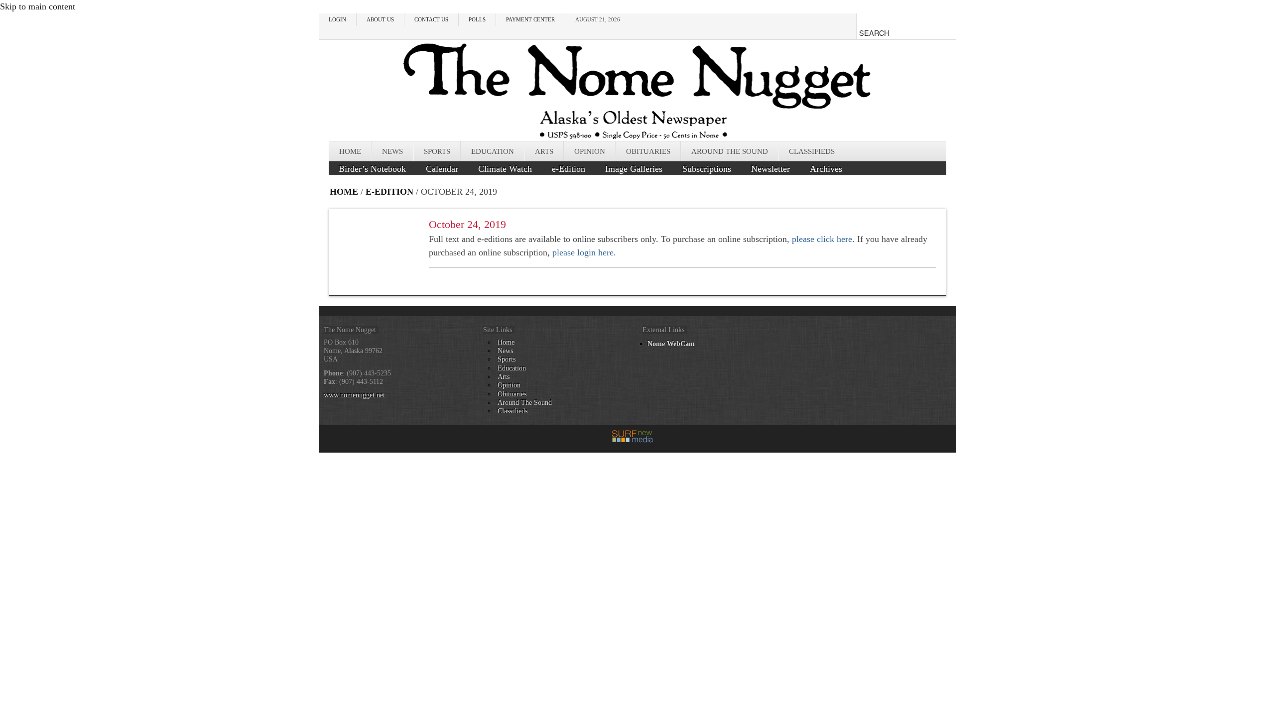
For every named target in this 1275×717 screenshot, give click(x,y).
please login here (583, 252)
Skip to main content (37, 6)
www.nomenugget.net (354, 395)
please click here (822, 239)
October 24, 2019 (467, 224)
